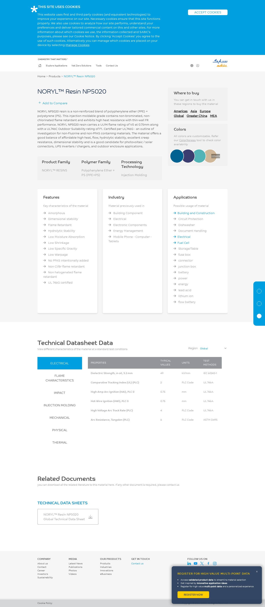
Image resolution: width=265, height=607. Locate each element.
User (198, 65)
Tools (98, 65)
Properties (259, 303)
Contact (41, 566)
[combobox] (213, 348)
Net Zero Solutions (81, 65)
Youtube (195, 563)
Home (40, 65)
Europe (205, 111)
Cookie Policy (44, 603)
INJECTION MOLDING (60, 405)
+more (215, 156)
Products (55, 76)
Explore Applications (56, 65)
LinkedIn (189, 563)
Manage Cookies (77, 45)
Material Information (259, 291)
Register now (193, 594)
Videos (73, 573)
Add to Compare (54, 103)
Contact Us (112, 65)
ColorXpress (187, 140)
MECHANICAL (59, 417)
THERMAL (59, 442)
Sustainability (45, 577)
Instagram (215, 563)
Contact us (137, 563)
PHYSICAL (59, 430)
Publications (75, 566)
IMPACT (59, 393)
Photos (73, 570)
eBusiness (106, 573)
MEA (213, 116)
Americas (181, 111)
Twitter (202, 563)
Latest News (76, 563)
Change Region (192, 65)
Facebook (208, 563)
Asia (194, 111)
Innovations (106, 570)
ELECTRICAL (59, 363)
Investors (42, 573)
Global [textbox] (204, 348)
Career (41, 570)
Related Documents (259, 316)
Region (193, 348)
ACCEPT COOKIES (207, 12)
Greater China (197, 116)
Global (179, 116)
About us (42, 563)
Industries (106, 566)
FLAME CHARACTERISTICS (60, 377)
